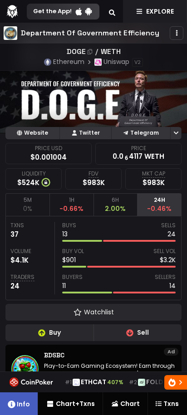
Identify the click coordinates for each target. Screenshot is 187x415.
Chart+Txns (75, 403)
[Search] (112, 11)
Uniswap (116, 61)
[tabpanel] (93, 258)
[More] (176, 33)
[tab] (27, 204)
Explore (160, 11)
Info (23, 404)
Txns (171, 403)
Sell (143, 332)
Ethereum (68, 61)
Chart (130, 403)
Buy (55, 332)
